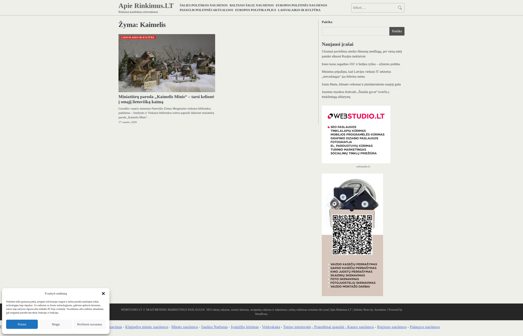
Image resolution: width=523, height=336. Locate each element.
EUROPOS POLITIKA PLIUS (255, 10)
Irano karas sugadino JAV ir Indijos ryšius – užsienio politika (361, 64)
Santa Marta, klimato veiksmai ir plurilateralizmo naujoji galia (361, 84)
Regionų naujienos (392, 327)
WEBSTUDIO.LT (131, 309)
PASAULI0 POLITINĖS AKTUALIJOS (206, 10)
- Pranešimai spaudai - (329, 327)
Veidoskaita (271, 327)
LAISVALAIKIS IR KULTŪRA (299, 10)
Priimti (22, 324)
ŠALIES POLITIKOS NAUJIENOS (204, 5)
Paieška (327, 22)
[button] (103, 293)
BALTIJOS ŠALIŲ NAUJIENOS (252, 5)
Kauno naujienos (360, 327)
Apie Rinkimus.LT (146, 5)
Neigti (56, 324)
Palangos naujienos (425, 327)
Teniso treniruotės (297, 327)
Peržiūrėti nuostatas (89, 324)
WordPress (261, 314)
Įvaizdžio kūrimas (245, 327)
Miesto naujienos (184, 327)
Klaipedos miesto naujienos (146, 327)
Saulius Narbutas (214, 327)
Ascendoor (380, 309)
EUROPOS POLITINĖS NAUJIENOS (301, 5)
